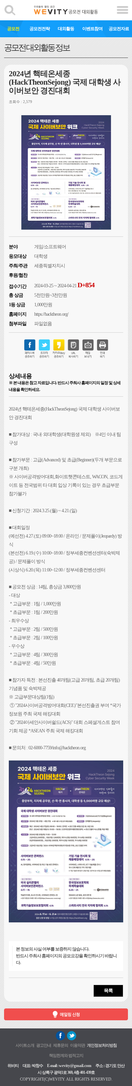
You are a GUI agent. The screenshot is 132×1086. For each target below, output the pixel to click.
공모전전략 (39, 28)
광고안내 (43, 1045)
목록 (108, 990)
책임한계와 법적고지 (66, 1055)
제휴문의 (60, 1045)
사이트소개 (25, 1045)
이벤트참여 (92, 28)
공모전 (13, 28)
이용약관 (77, 1045)
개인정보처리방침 (102, 1045)
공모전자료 (119, 28)
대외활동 (66, 28)
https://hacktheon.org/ (51, 314)
